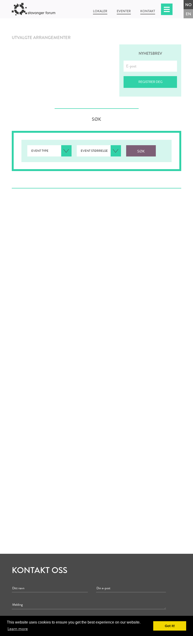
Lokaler (100, 10)
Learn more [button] (18, 628)
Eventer (124, 10)
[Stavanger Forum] (39, 9)
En (188, 14)
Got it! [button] (170, 625)
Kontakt (147, 10)
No (188, 5)
